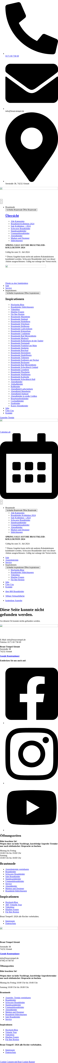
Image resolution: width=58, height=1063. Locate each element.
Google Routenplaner (10, 656)
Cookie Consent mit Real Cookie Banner (17, 1062)
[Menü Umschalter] (1, 201)
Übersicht (12, 215)
